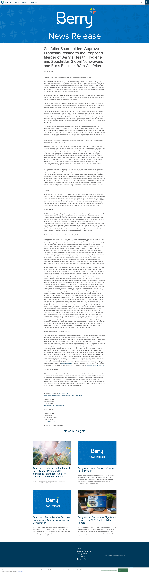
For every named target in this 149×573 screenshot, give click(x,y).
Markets (17, 2)
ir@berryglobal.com (49, 421)
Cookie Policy (81, 556)
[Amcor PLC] (6, 2)
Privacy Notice (82, 554)
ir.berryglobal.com (66, 364)
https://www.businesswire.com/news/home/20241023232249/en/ (63, 395)
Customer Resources (84, 551)
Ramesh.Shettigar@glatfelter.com (54, 405)
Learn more (20, 571)
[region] (74, 570)
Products (24, 2)
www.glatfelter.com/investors (95, 365)
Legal (79, 548)
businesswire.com (64, 393)
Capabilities (33, 2)
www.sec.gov (98, 360)
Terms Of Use (81, 559)
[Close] (146, 570)
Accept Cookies (122, 570)
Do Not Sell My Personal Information (109, 570)
